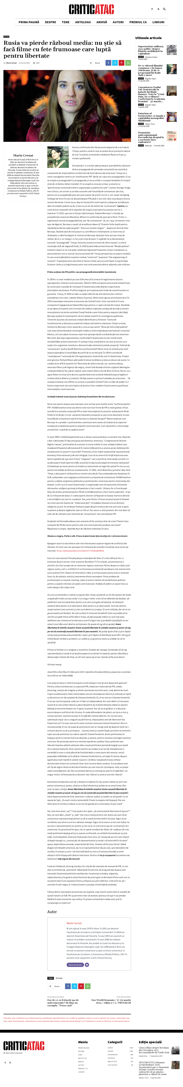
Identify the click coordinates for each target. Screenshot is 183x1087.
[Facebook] (152, 9)
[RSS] (158, 9)
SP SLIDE (59, 978)
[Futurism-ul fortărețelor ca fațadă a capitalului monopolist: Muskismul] (172, 117)
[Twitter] (115, 63)
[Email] (87, 965)
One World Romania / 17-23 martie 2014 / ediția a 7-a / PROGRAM (111, 1001)
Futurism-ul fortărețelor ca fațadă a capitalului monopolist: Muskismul (151, 117)
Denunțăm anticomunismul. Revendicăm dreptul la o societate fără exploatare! (151, 137)
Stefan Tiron (150, 124)
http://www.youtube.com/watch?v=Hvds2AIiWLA (80, 550)
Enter (6, 37)
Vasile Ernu (143, 1056)
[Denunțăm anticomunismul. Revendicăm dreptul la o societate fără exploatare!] (172, 136)
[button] (164, 9)
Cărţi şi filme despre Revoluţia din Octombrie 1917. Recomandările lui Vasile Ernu (154, 1050)
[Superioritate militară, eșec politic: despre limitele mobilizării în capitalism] (172, 50)
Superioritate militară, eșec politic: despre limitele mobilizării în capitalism (151, 50)
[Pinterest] (121, 63)
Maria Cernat (11, 63)
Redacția (148, 145)
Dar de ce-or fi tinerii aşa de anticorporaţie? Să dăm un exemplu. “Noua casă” (63, 1003)
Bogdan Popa (150, 78)
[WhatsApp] (128, 63)
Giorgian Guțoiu (151, 57)
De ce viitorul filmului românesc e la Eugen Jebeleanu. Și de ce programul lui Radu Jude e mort (150, 70)
